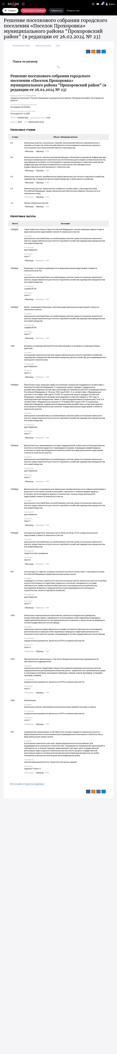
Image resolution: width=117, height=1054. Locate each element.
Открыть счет (73, 10)
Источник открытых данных (27, 783)
